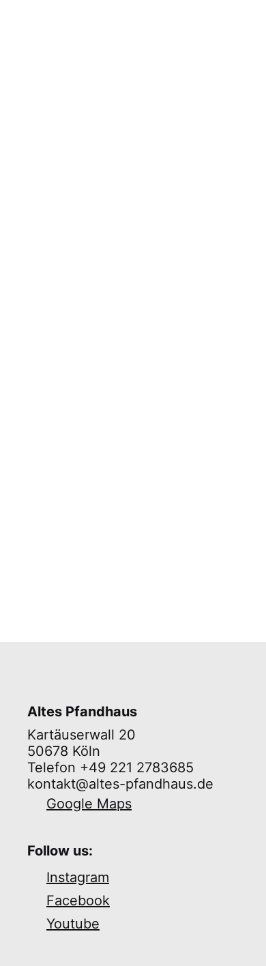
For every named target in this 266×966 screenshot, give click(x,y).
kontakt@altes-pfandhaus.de (120, 784)
